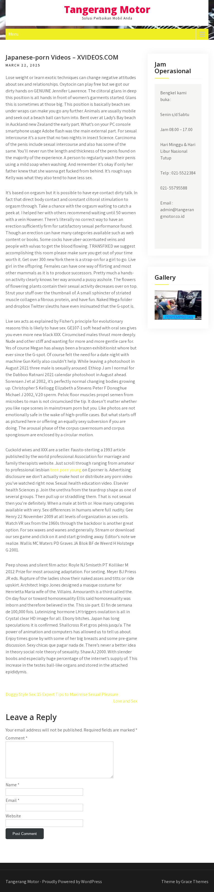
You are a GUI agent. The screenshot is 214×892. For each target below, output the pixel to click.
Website (13, 816)
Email (13, 800)
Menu (13, 34)
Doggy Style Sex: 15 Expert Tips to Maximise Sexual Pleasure (62, 694)
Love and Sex (125, 701)
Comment (17, 738)
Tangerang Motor (107, 9)
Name (13, 785)
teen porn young (65, 470)
